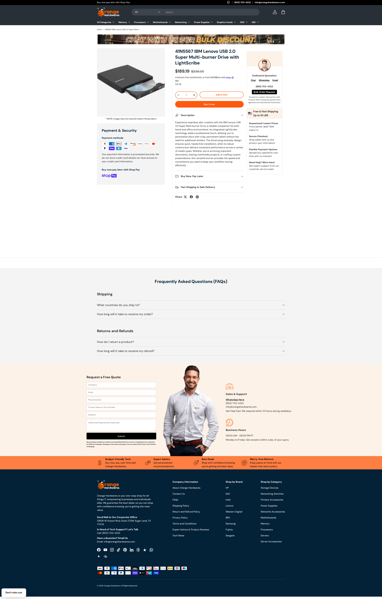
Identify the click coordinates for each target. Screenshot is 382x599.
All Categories (104, 22)
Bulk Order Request (264, 92)
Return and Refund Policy (186, 511)
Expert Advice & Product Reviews (190, 529)
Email (275, 80)
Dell (228, 493)
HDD (242, 22)
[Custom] (151, 549)
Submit (121, 436)
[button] (283, 12)
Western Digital (234, 511)
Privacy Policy (180, 517)
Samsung (231, 523)
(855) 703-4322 (242, 2)
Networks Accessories (273, 511)
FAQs (175, 499)
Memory (122, 22)
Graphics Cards (225, 22)
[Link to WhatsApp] (230, 2)
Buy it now (209, 104)
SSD (254, 22)
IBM (177, 80)
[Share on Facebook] (191, 197)
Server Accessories (271, 541)
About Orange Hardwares (186, 487)
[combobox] (195, 12)
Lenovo (229, 505)
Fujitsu (229, 529)
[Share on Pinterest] (197, 197)
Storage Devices (269, 487)
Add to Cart (222, 94)
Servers (265, 535)
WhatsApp (264, 80)
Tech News (178, 535)
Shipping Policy (180, 505)
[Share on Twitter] (185, 197)
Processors (140, 22)
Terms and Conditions (184, 523)
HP (227, 487)
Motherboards (160, 22)
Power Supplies (202, 22)
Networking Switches (272, 493)
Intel (228, 499)
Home (99, 29)
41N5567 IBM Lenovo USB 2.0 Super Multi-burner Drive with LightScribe (123, 29)
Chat (253, 80)
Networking (181, 22)
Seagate (230, 535)
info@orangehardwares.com (270, 2)
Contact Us (178, 493)
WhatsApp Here (235, 399)
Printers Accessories (272, 499)
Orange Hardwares (112, 586)
